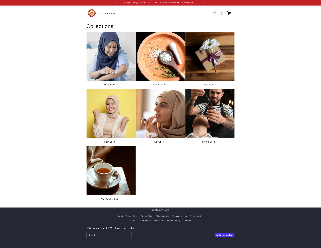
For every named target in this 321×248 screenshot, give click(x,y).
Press (192, 216)
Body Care (109, 84)
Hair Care (109, 141)
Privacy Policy (132, 216)
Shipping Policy (163, 216)
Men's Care (208, 141)
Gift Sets (208, 84)
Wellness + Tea (109, 199)
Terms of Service (179, 216)
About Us (134, 220)
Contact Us (146, 220)
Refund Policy (147, 216)
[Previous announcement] (116, 3)
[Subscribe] (129, 235)
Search (120, 216)
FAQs (199, 216)
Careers (187, 220)
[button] (111, 13)
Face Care (159, 84)
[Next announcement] (204, 3)
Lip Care (159, 141)
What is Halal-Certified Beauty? (167, 220)
